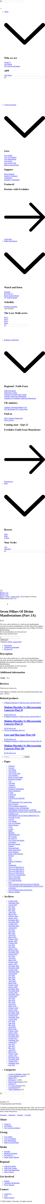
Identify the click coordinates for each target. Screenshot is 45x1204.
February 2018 (13, 1031)
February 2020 (13, 985)
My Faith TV (12, 838)
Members (11, 833)
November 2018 (13, 1014)
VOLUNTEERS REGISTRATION (20, 890)
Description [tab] (8, 645)
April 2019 (12, 1004)
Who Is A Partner (14, 892)
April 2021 (12, 958)
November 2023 (13, 922)
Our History (12, 842)
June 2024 (11, 909)
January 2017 (12, 1056)
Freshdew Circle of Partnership (18, 808)
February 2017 (13, 1054)
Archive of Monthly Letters (17, 1074)
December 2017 (13, 1035)
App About (12, 770)
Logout (10, 829)
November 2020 (13, 968)
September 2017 (13, 1040)
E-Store (10, 793)
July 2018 (11, 1021)
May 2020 (11, 979)
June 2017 (11, 1046)
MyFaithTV (12, 1080)
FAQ (10, 800)
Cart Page (11, 783)
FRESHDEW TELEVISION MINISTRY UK (23, 815)
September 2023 (13, 926)
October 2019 (12, 993)
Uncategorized (13, 1087)
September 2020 (13, 972)
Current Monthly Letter (16, 1076)
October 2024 (12, 901)
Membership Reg (14, 835)
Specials (11, 1084)
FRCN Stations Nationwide (17, 806)
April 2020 (12, 981)
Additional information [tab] (11, 647)
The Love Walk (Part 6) (16, 873)
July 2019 (11, 998)
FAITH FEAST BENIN (16, 798)
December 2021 (13, 951)
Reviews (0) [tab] (8, 649)
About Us (11, 766)
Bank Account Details (15, 777)
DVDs (7, 597)
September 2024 (13, 903)
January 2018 (12, 1033)
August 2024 (12, 905)
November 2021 (13, 952)
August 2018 (12, 1019)
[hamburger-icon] (1, 8)
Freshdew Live (13, 814)
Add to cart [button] (12, 715)
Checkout (11, 785)
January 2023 (12, 941)
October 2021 (12, 954)
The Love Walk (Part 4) (16, 869)
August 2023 (12, 928)
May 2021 (11, 956)
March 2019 (12, 1006)
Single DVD (15, 597)
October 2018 (12, 1015)
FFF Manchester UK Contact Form (20, 802)
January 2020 (12, 987)
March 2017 (12, 1052)
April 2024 (12, 912)
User (10, 882)
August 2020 (12, 973)
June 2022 (11, 947)
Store (10, 859)
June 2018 (11, 1023)
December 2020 (13, 966)
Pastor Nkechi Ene (14, 850)
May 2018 (11, 1025)
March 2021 (12, 960)
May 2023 (11, 933)
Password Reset (13, 848)
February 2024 (13, 916)
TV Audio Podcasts (14, 880)
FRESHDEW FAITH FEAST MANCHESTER (24, 812)
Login (10, 827)
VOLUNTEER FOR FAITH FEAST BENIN (23, 884)
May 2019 (11, 1002)
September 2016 (13, 1063)
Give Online (12, 821)
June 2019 (11, 1000)
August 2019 (12, 996)
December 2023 (13, 920)
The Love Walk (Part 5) (16, 871)
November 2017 (13, 1036)
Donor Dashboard (14, 791)
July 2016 (11, 1065)
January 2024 (12, 918)
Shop (10, 857)
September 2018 (13, 1017)
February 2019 (13, 1008)
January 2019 (12, 1010)
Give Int (11, 819)
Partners (11, 846)
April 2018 (12, 1027)
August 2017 (12, 1042)
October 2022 (12, 943)
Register (11, 856)
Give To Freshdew (14, 823)
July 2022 (11, 945)
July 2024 (11, 907)
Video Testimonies (14, 1089)
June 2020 (11, 977)
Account (11, 768)
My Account (12, 836)
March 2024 (12, 914)
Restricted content (14, 844)
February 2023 (13, 939)
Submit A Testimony (15, 861)
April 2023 (12, 935)
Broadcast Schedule (14, 779)
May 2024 (11, 910)
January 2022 (12, 949)
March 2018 (12, 1029)
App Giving (12, 772)
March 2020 (12, 983)
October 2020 (12, 970)
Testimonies (12, 865)
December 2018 (13, 1012)
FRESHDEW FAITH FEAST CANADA (22, 810)
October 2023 (12, 924)
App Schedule (13, 775)
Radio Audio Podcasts (15, 854)
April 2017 (12, 1050)
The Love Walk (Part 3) (16, 867)
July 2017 (11, 1044)
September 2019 (13, 994)
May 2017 (11, 1048)
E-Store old (12, 794)
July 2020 (11, 975)
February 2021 (13, 962)
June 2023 (11, 931)
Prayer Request (13, 852)
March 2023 (12, 937)
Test (9, 863)
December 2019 (13, 989)
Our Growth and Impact (16, 840)
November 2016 (13, 1059)
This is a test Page (14, 877)
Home (2, 597)
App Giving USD (14, 773)
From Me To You (14, 817)
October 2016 (12, 1061)
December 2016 (13, 1057)
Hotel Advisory (13, 825)
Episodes (11, 796)
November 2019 (13, 991)
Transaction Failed (14, 879)
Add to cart (4, 640)
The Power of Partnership (16, 875)
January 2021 (12, 964)
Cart (9, 781)
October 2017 (12, 1038)
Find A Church (13, 804)
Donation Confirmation (16, 789)
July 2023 (11, 930)
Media (10, 831)
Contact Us (12, 787)
